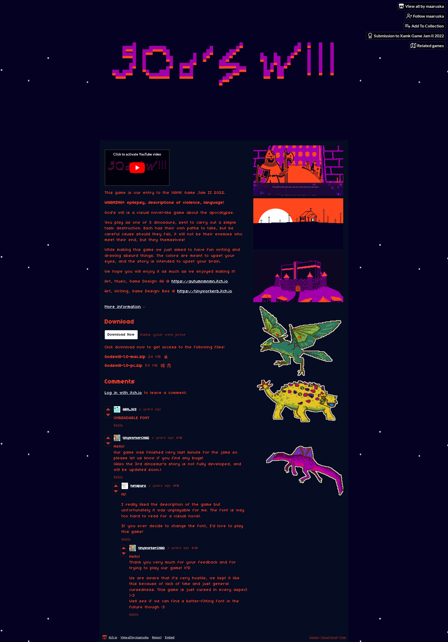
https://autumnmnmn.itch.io (200, 281)
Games (314, 637)
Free (343, 637)
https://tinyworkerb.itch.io (204, 291)
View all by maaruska (135, 637)
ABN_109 (130, 409)
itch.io (113, 637)
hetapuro (138, 486)
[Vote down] (108, 415)
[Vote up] (108, 409)
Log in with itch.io (123, 393)
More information (123, 307)
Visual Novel (329, 637)
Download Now (121, 335)
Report (157, 637)
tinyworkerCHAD (136, 438)
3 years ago (163, 438)
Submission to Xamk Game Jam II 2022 (409, 35)
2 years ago (150, 409)
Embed (169, 637)
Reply (118, 425)
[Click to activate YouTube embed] (137, 168)
